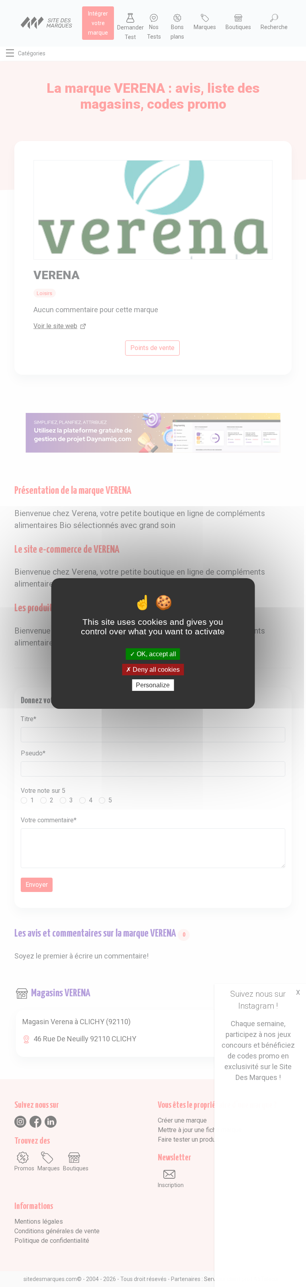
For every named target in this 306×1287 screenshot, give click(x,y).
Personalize (153, 685)
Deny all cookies (155, 669)
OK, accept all (155, 653)
